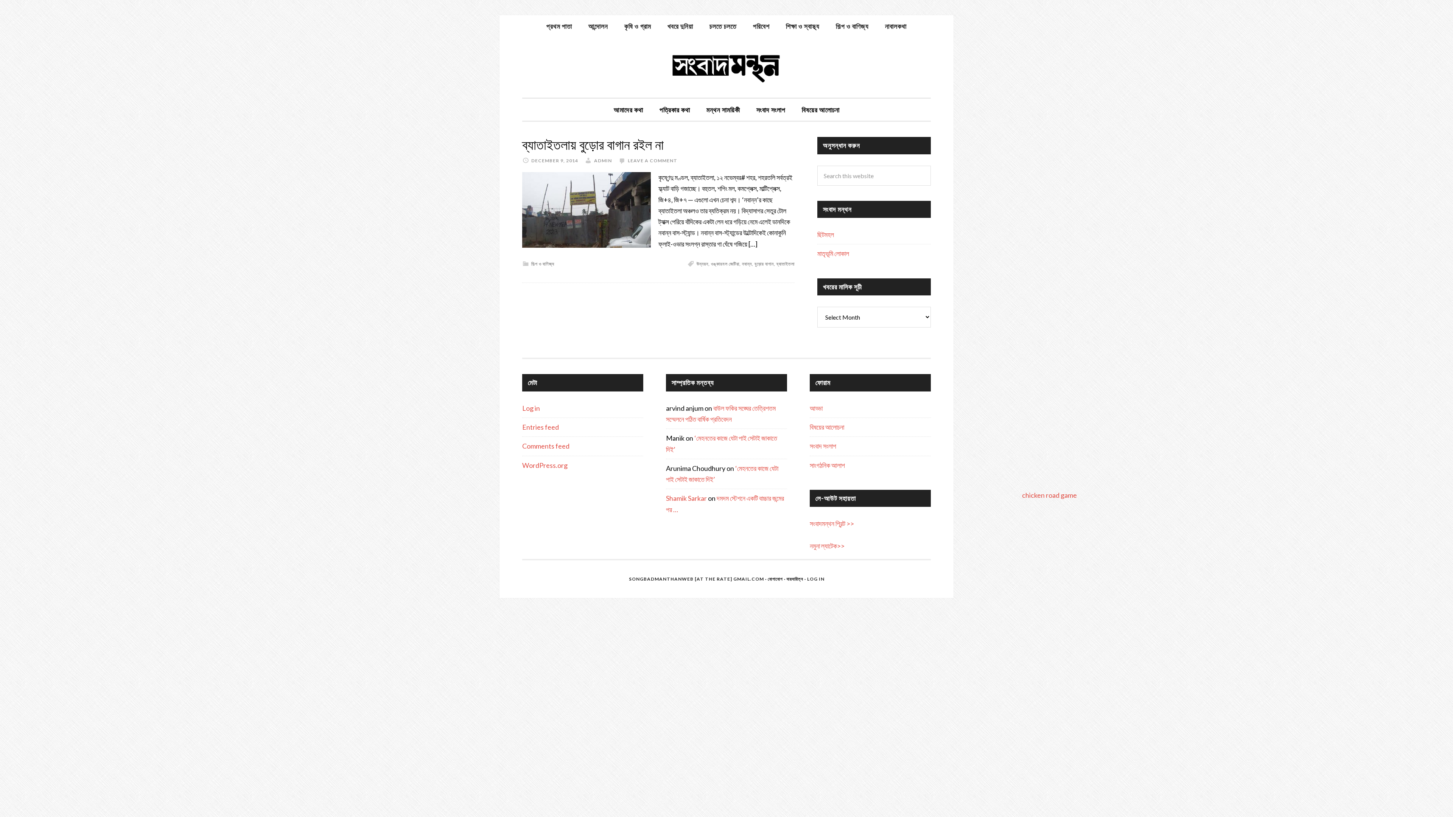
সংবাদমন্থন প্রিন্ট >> (832, 523)
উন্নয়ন (702, 264)
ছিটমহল (825, 234)
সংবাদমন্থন (726, 67)
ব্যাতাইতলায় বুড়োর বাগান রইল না (593, 145)
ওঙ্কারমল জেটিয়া (725, 264)
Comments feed (545, 446)
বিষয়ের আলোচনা (827, 427)
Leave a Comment (652, 160)
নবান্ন (747, 264)
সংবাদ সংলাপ (823, 446)
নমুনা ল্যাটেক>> (827, 546)
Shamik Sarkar (686, 498)
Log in (531, 408)
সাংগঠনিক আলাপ (827, 465)
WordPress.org (545, 465)
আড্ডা (816, 408)
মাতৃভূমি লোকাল (833, 253)
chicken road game (1049, 495)
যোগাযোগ (775, 579)
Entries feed (540, 427)
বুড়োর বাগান (764, 264)
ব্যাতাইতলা (785, 264)
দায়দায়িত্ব (795, 579)
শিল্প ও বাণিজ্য (542, 264)
